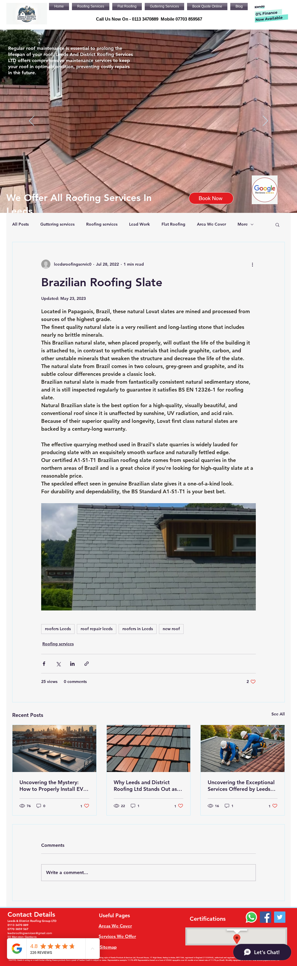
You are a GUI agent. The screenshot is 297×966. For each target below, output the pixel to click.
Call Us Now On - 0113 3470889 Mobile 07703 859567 (149, 19)
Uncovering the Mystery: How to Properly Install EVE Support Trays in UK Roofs (52, 785)
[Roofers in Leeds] (243, 748)
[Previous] (31, 121)
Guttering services (57, 224)
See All (278, 714)
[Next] (265, 121)
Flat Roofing (173, 224)
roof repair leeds (97, 628)
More (243, 224)
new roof (171, 628)
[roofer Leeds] (149, 748)
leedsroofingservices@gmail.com (30, 933)
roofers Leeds (58, 628)
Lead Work (139, 224)
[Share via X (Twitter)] (58, 663)
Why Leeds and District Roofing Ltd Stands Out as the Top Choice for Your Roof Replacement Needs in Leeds (148, 785)
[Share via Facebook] (44, 663)
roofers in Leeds (137, 628)
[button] (277, 224)
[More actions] (252, 264)
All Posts (20, 224)
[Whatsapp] (251, 917)
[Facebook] (265, 917)
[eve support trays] (54, 748)
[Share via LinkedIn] (72, 663)
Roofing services (101, 224)
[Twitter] (279, 917)
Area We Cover (211, 224)
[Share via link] (86, 663)
